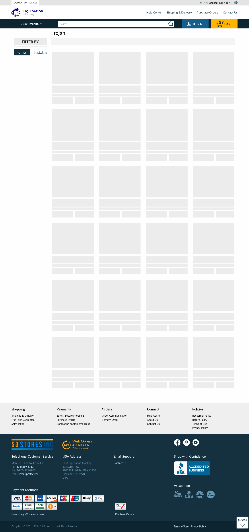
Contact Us (230, 12)
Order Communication (114, 415)
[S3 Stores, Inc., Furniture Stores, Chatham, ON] (192, 468)
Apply (22, 52)
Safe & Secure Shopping (70, 415)
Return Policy (199, 419)
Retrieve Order (110, 419)
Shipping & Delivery (179, 12)
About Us (152, 419)
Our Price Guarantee (22, 419)
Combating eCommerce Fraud (73, 423)
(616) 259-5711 (25, 466)
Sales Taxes (17, 423)
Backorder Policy (201, 415)
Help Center (154, 12)
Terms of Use (199, 423)
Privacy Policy (200, 427)
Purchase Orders (207, 12)
